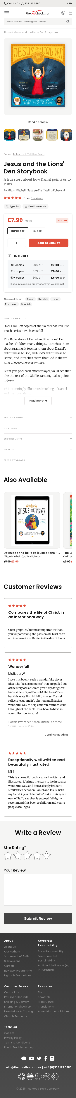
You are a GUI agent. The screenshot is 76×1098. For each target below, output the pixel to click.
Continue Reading (56, 734)
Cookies (9, 1033)
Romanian (11, 304)
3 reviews (37, 198)
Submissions (12, 961)
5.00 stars (13, 197)
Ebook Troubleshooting (19, 1047)
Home (8, 32)
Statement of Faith (16, 956)
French (55, 299)
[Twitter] (39, 1058)
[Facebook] (45, 1058)
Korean (30, 299)
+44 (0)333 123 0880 (58, 1067)
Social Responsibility (50, 951)
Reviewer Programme (18, 970)
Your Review (15, 870)
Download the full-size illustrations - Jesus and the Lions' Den (32, 553)
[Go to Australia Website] (39, 1075)
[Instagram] (52, 1058)
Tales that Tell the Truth (28, 154)
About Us (10, 947)
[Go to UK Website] (22, 1075)
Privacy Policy (13, 1038)
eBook (37, 231)
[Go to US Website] (30, 1075)
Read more (36, 400)
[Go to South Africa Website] (54, 1075)
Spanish (26, 304)
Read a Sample (38, 122)
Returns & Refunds (16, 997)
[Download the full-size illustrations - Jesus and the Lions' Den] (32, 520)
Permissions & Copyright (20, 1011)
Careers (9, 966)
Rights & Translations (17, 975)
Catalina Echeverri (54, 190)
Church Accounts (15, 1016)
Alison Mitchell (16, 190)
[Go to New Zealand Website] (47, 1075)
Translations (46, 1006)
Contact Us (11, 992)
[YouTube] (31, 1058)
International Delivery (18, 1006)
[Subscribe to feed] (23, 1058)
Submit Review (38, 918)
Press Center (46, 1002)
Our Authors (12, 951)
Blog (40, 992)
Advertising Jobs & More (53, 1011)
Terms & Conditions (17, 1042)
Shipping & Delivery (16, 1002)
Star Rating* (15, 848)
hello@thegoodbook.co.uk (23, 1067)
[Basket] (70, 14)
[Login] (63, 13)
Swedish (43, 299)
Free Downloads (37, 206)
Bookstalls (44, 997)
